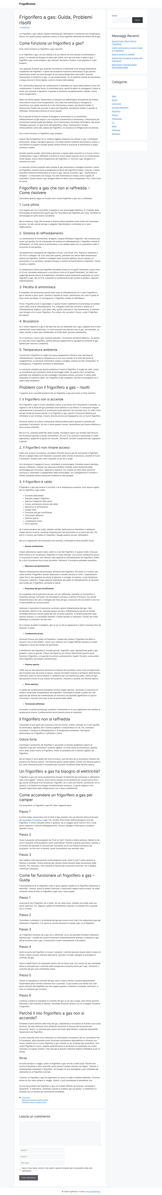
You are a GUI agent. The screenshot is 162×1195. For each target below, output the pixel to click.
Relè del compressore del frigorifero (35, 1100)
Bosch (114, 100)
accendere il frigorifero (32, 820)
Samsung (116, 130)
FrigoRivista (27, 4)
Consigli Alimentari (120, 107)
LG (113, 123)
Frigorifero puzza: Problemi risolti (34, 1102)
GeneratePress (94, 1191)
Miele (114, 126)
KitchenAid (117, 119)
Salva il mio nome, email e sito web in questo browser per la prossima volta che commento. (57, 1169)
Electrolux (116, 111)
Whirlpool (116, 134)
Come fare (26, 1097)
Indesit (115, 115)
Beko (114, 96)
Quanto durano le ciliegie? (123, 54)
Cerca (114, 16)
